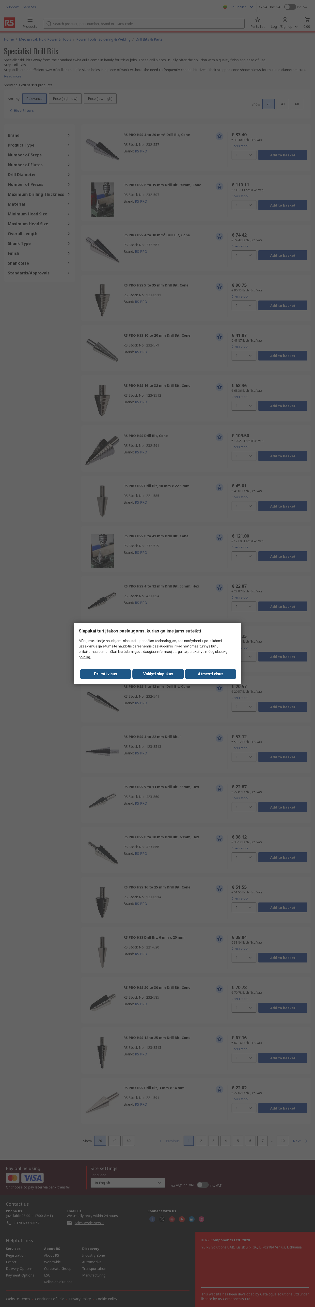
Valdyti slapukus (158, 674)
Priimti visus (105, 674)
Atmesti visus (210, 674)
